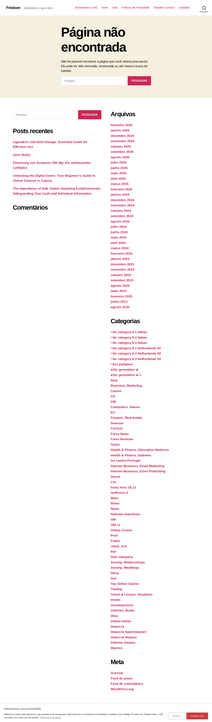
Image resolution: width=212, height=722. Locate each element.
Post (114, 535)
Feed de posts (122, 678)
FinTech (117, 428)
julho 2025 (118, 162)
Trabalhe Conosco (164, 7)
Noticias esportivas (125, 514)
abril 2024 (118, 243)
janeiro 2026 (120, 130)
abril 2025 (118, 178)
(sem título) (21, 155)
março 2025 (120, 184)
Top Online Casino (125, 583)
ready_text (119, 546)
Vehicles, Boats (122, 610)
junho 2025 (119, 168)
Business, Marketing (126, 385)
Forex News (120, 434)
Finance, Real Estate (126, 417)
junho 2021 (119, 301)
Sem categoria (122, 557)
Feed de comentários (127, 683)
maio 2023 (118, 291)
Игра (114, 616)
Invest (115, 476)
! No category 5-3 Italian (129, 342)
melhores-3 (119, 492)
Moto (114, 498)
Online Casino (121, 530)
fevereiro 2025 (121, 189)
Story (115, 573)
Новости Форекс (124, 637)
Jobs (115, 7)
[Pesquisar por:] (93, 81)
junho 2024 (119, 232)
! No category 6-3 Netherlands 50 (136, 359)
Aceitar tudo (197, 716)
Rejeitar (177, 716)
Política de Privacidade (50, 717)
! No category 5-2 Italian (129, 337)
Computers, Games (125, 407)
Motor (115, 503)
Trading (116, 589)
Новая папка (121, 621)
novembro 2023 (123, 269)
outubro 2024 (121, 210)
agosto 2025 (120, 157)
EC (113, 412)
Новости (117, 626)
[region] (106, 713)
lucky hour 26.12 (123, 487)
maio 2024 (118, 237)
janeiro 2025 (120, 194)
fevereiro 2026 (121, 125)
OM (113, 519)
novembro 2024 (123, 205)
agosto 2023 (120, 285)
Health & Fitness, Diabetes (131, 455)
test (113, 578)
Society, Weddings (125, 567)
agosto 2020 (120, 307)
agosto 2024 (120, 221)
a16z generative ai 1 (126, 375)
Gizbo (115, 444)
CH (113, 396)
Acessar (117, 673)
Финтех (116, 648)
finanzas (117, 423)
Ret (113, 551)
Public (115, 541)
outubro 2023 (121, 275)
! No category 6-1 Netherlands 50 (136, 348)
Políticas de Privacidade (135, 7)
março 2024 (120, 248)
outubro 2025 (121, 146)
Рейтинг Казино (123, 642)
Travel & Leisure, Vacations (132, 594)
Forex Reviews (122, 439)
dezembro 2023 (122, 264)
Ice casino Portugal (125, 460)
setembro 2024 (122, 216)
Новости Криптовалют (128, 632)
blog (114, 380)
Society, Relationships (128, 562)
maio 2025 (118, 173)
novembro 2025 (123, 141)
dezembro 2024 (122, 200)
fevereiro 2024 (121, 253)
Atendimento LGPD (86, 7)
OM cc (115, 524)
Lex (113, 482)
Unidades (184, 7)
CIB (113, 401)
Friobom (13, 8)
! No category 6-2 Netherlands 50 (136, 353)
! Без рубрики (122, 364)
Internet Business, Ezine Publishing (138, 471)
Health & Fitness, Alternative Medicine (140, 450)
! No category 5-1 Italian (129, 332)
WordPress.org (122, 689)
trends (115, 599)
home (104, 7)
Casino (116, 391)
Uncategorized (122, 605)
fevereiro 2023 (121, 296)
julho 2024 (118, 226)
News (115, 509)
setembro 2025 (122, 151)
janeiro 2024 (120, 259)
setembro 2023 (122, 280)
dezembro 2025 (122, 135)
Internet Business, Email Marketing (137, 466)
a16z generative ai (124, 369)
